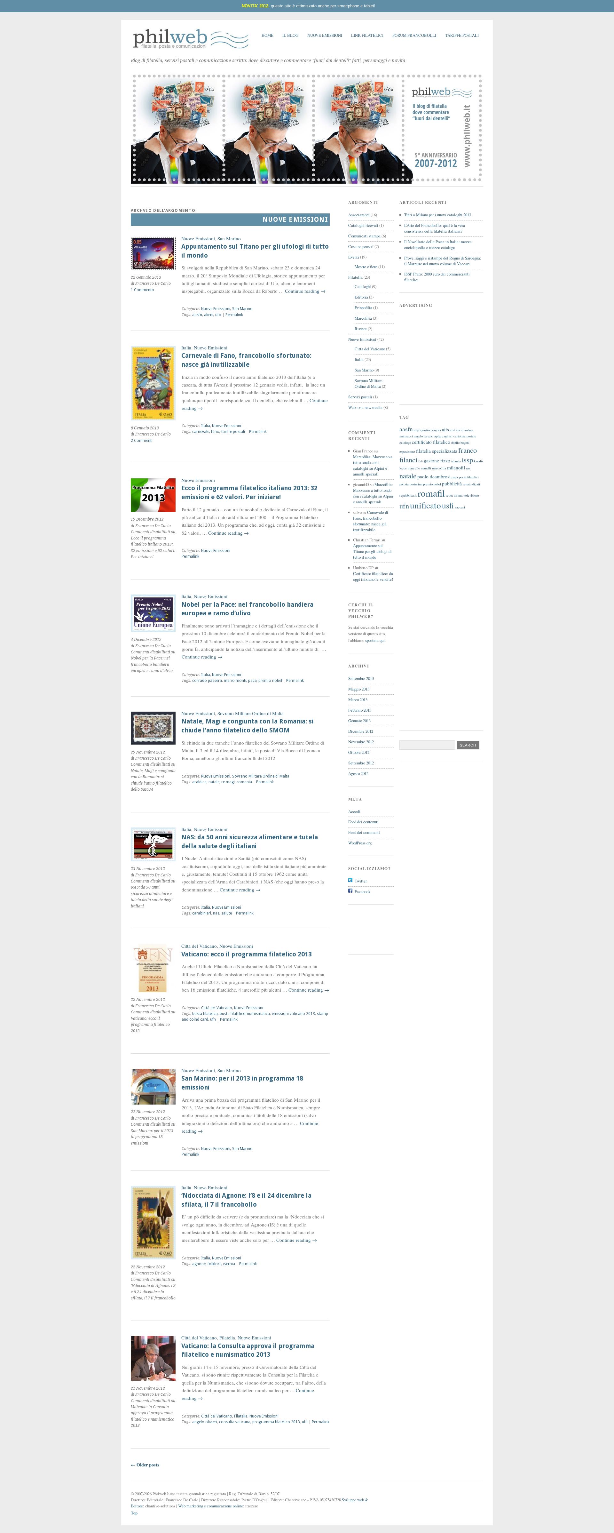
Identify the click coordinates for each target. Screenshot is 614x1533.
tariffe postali (233, 431)
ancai (459, 430)
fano (215, 431)
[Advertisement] (377, 928)
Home (267, 35)
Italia (186, 347)
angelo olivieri (204, 1422)
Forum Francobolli (414, 35)
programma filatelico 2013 (276, 1422)
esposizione (407, 451)
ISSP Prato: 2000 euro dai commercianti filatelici (437, 277)
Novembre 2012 (361, 742)
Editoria (361, 297)
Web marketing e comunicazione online (210, 1506)
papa (455, 477)
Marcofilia (363, 318)
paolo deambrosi (434, 476)
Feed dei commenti (364, 832)
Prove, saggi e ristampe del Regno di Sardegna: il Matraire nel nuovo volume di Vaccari (442, 261)
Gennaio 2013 (359, 720)
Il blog (290, 35)
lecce (403, 468)
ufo (218, 315)
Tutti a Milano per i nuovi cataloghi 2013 (437, 215)
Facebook (362, 891)
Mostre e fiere (366, 266)
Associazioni (359, 215)
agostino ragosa (430, 430)
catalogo (405, 442)
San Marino (229, 238)
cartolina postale (464, 436)
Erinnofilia (363, 307)
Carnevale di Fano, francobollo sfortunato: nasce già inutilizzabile (370, 520)
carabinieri (201, 913)
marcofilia (439, 468)
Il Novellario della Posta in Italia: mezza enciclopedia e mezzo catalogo (438, 244)
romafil (431, 493)
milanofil (456, 467)
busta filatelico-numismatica (245, 1013)
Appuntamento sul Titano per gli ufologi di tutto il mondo (372, 551)
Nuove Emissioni (324, 35)
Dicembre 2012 (360, 731)
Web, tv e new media (365, 407)
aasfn (197, 315)
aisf (452, 430)
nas (216, 913)
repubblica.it (408, 495)
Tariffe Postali (462, 35)
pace (252, 680)
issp (467, 459)
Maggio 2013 (358, 689)
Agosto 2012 (358, 773)
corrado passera (207, 680)
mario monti (235, 680)
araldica (199, 782)
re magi (228, 782)
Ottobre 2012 (358, 752)
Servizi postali (360, 397)
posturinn (416, 484)
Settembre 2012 (361, 763)
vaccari (460, 507)
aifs (445, 429)
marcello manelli (419, 468)
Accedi (354, 811)
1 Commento (142, 290)
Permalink (234, 315)
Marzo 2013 (357, 699)
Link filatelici (367, 35)
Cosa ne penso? (361, 246)
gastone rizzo (437, 460)
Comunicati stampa (364, 236)
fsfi (420, 461)
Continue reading (305, 291)
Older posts (145, 1464)
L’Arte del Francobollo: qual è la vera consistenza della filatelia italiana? (434, 228)
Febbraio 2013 (359, 710)
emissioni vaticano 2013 (293, 1013)
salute (226, 913)
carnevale (200, 431)
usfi (448, 505)
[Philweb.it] (191, 49)
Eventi (353, 257)
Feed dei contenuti (363, 822)
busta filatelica (205, 1013)
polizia (404, 484)
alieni (208, 315)
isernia (229, 1264)
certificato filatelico (431, 442)
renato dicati (471, 484)
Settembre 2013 (361, 678)
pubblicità (452, 483)
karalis (478, 461)
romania (244, 782)
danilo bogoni (460, 442)
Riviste (361, 328)
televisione (471, 495)
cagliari (447, 436)
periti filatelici (469, 477)
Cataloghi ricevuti (363, 225)
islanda (456, 461)
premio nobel (270, 680)
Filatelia (227, 1337)
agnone (199, 1264)
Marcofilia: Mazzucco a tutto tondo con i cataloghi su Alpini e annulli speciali (372, 465)
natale (214, 782)
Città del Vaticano (199, 946)
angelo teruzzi (423, 436)
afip (416, 430)
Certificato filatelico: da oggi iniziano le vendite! (373, 576)
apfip (437, 436)
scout (449, 495)
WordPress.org (360, 843)
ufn (213, 1019)
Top (134, 1513)
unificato (425, 505)
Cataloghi (363, 286)
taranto (458, 495)
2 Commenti (142, 440)
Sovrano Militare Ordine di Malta (250, 713)
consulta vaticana (234, 1422)
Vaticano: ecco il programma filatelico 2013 (246, 954)
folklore (214, 1264)
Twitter (361, 881)
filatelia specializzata (436, 451)
